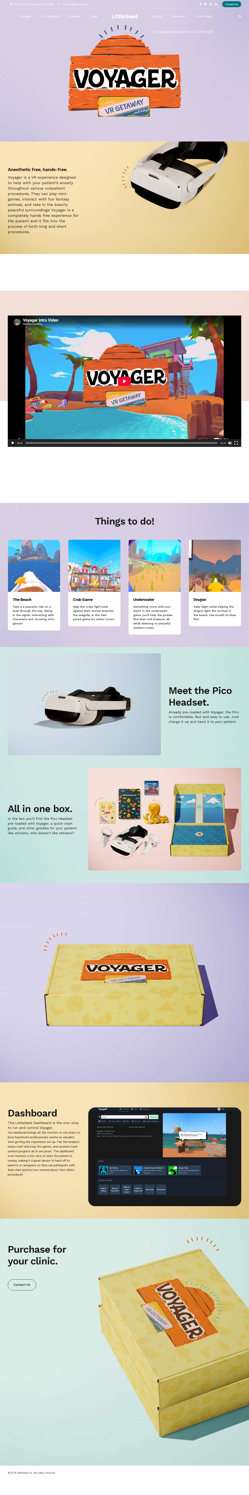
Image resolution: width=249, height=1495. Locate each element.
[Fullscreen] (236, 443)
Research (178, 16)
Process (74, 16)
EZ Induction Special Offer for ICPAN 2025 (183, 32)
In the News (204, 16)
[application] (124, 381)
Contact (156, 16)
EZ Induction (50, 16)
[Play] (13, 443)
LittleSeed (125, 16)
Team (94, 16)
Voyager (26, 16)
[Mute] (230, 443)
